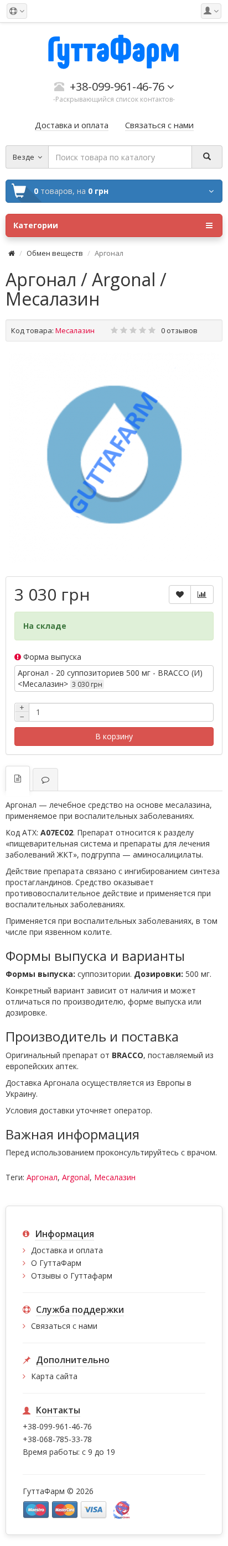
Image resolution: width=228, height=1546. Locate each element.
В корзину (114, 736)
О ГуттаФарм (56, 1263)
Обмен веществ (55, 253)
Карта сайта (54, 1376)
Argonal (76, 1177)
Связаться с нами (64, 1326)
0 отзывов (179, 330)
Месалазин (115, 1177)
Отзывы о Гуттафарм (71, 1275)
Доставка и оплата (67, 1250)
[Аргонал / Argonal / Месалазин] (114, 457)
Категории (35, 225)
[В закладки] (180, 594)
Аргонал (42, 1177)
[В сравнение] (202, 594)
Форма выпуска (51, 656)
